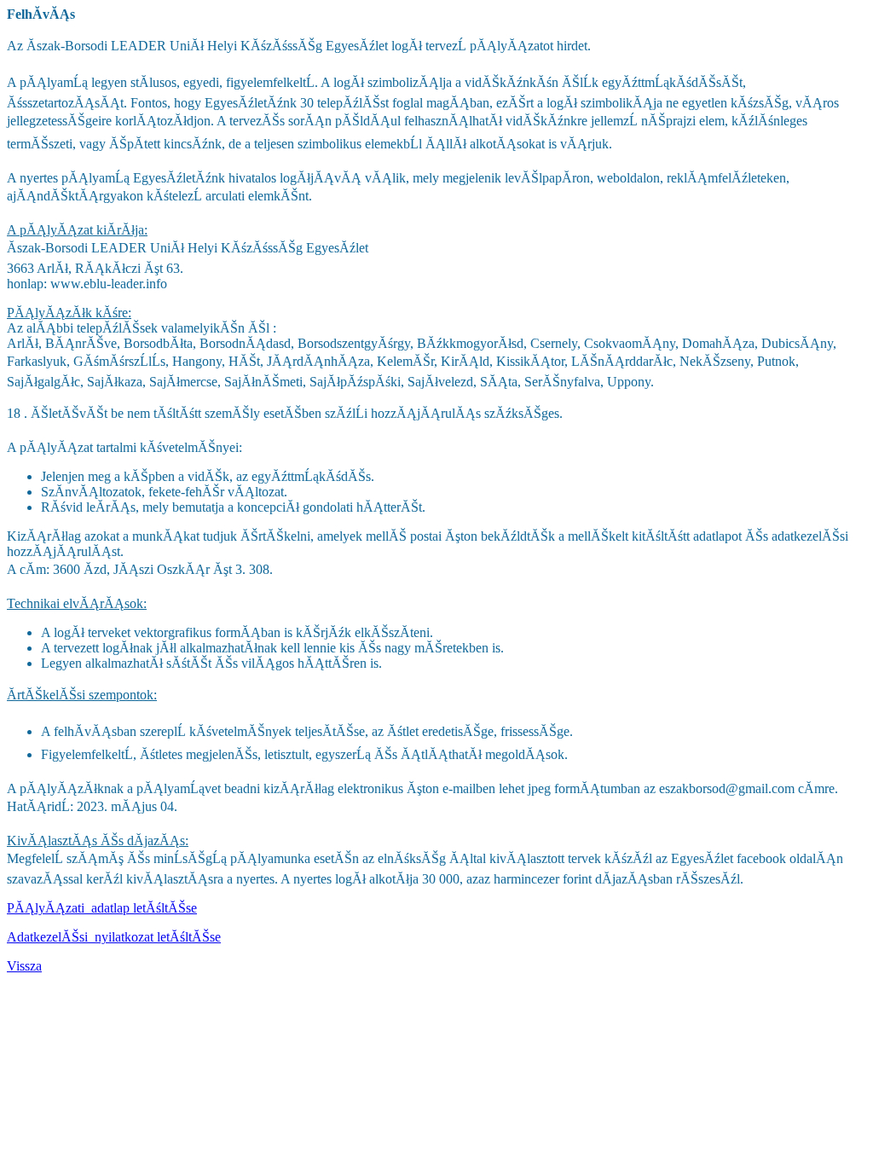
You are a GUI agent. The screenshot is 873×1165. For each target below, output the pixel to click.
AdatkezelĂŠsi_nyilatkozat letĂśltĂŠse (114, 937)
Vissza (24, 966)
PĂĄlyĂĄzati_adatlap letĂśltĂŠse (102, 908)
